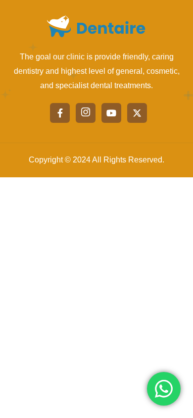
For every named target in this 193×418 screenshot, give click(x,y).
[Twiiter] (137, 113)
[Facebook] (60, 113)
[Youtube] (111, 113)
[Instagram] (86, 113)
